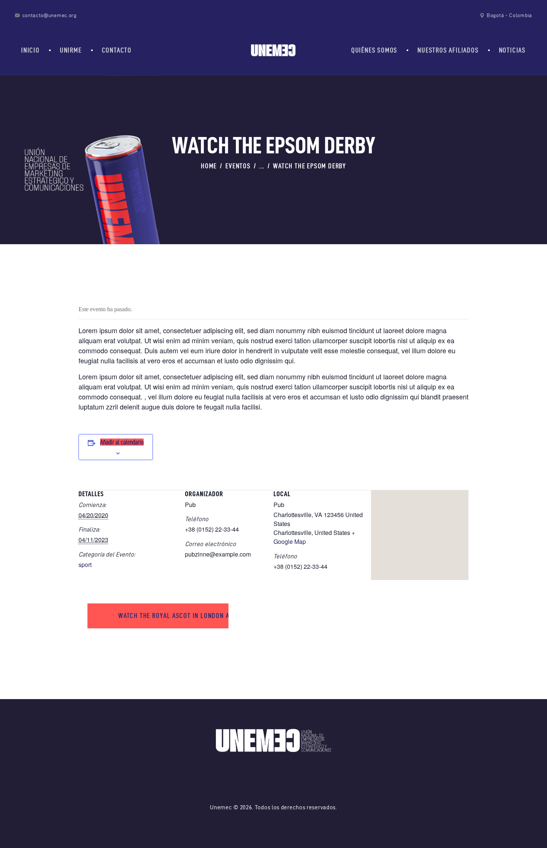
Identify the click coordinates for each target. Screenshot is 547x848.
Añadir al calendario (122, 442)
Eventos (238, 165)
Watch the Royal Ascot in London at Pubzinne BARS (173, 615)
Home (209, 165)
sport (85, 564)
